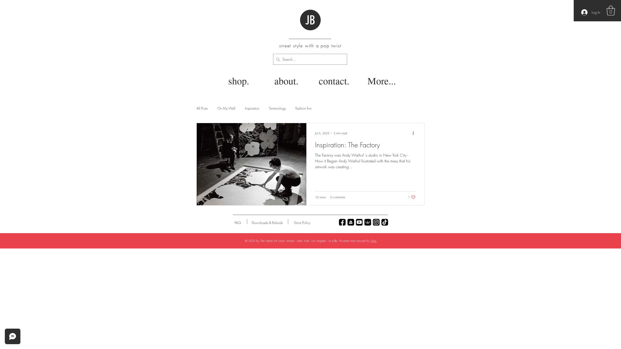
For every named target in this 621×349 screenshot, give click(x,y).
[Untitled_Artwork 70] (342, 222)
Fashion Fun (303, 108)
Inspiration (252, 108)
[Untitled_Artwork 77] (359, 222)
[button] (611, 10)
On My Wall (226, 108)
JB (310, 20)
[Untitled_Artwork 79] (376, 222)
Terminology (277, 108)
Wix (374, 241)
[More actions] (415, 133)
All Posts (202, 108)
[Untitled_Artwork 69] (384, 222)
